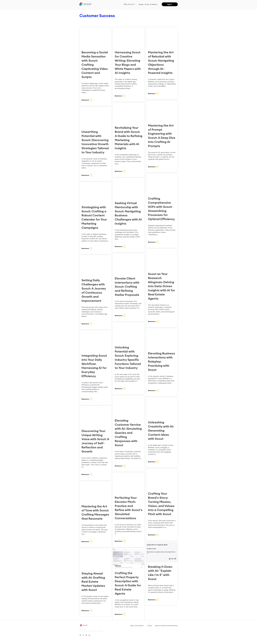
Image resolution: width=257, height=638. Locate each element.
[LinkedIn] (89, 635)
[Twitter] (86, 635)
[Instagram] (80, 635)
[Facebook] (83, 635)
